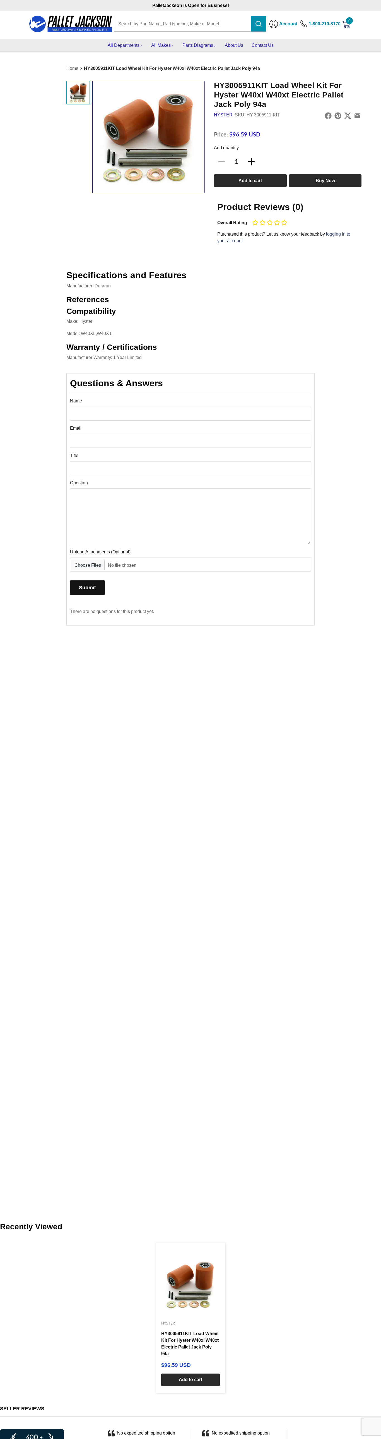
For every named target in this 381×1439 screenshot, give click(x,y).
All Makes (161, 45)
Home (72, 68)
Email (75, 428)
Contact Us (263, 45)
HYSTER (223, 115)
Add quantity (226, 147)
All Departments (123, 45)
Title (74, 455)
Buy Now (325, 180)
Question (79, 482)
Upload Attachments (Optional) (100, 551)
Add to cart (250, 180)
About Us (234, 45)
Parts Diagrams (197, 45)
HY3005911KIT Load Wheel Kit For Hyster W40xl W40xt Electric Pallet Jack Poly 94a (172, 68)
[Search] (258, 23)
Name (76, 401)
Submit (87, 587)
